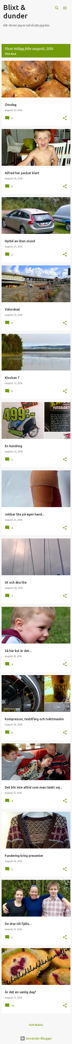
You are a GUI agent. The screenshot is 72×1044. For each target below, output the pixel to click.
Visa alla (10, 54)
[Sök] (56, 8)
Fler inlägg (36, 1025)
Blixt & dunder (15, 11)
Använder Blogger (38, 1038)
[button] (64, 118)
